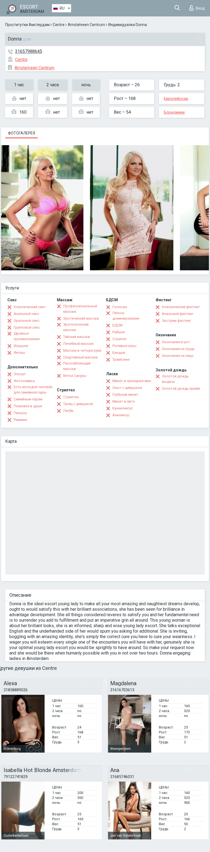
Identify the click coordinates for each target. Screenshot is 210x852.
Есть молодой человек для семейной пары (33, 389)
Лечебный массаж (78, 344)
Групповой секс (27, 327)
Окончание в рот (176, 342)
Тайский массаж (76, 337)
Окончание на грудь (178, 349)
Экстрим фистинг (176, 321)
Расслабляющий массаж (77, 366)
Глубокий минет (125, 394)
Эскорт (20, 374)
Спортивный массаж (80, 357)
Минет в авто (123, 401)
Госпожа (119, 307)
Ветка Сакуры (74, 376)
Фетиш (19, 353)
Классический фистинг (181, 307)
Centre (59, 24)
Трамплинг (121, 359)
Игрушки (21, 346)
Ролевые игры (124, 346)
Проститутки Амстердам (27, 24)
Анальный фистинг (177, 314)
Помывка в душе (28, 406)
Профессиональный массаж (80, 309)
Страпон (119, 339)
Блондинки (174, 112)
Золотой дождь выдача (175, 379)
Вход (200, 8)
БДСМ (117, 325)
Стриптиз (71, 397)
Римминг (21, 420)
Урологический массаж (76, 327)
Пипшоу (20, 413)
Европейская (176, 98)
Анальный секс (26, 314)
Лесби (68, 411)
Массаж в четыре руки (82, 350)
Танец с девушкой (78, 404)
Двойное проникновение (27, 336)
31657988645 (28, 51)
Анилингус (121, 415)
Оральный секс (26, 321)
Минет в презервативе (131, 381)
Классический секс (30, 307)
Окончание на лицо (178, 356)
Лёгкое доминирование (125, 315)
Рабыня (118, 332)
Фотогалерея (21, 133)
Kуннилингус (122, 408)
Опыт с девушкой (127, 388)
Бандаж (118, 353)
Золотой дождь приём (181, 388)
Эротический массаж (81, 318)
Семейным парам (28, 399)
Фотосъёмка (24, 381)
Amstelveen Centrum (86, 24)
